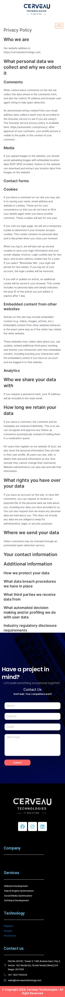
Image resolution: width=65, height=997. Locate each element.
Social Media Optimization (18, 895)
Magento (8, 925)
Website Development (16, 885)
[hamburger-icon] (59, 25)
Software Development (16, 900)
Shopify (8, 930)
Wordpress (10, 935)
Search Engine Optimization (19, 890)
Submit (17, 762)
